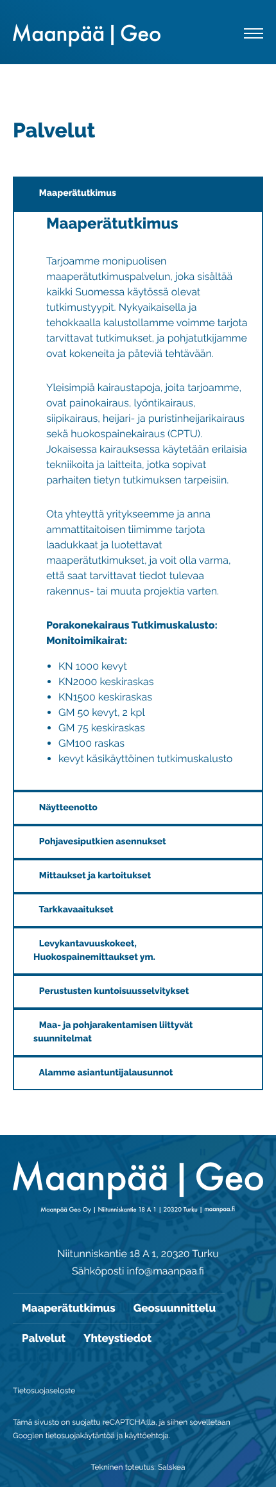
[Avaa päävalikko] (253, 35)
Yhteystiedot (117, 1338)
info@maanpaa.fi (164, 1271)
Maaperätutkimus (69, 1307)
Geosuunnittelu (175, 1307)
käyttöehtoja (147, 1435)
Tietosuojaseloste (44, 1390)
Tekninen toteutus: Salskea (138, 1467)
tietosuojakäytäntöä (80, 1435)
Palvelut (43, 1338)
